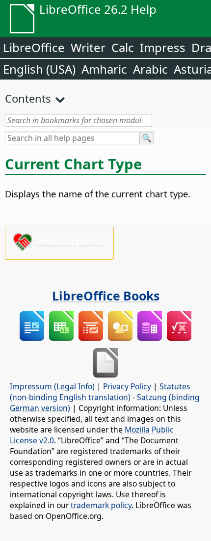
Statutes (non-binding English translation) (100, 392)
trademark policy (101, 505)
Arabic (150, 69)
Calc (122, 47)
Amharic (104, 69)
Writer (88, 47)
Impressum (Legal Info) (52, 386)
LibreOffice (34, 47)
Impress (162, 47)
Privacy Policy (127, 386)
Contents (28, 98)
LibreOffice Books (105, 295)
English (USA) (39, 69)
